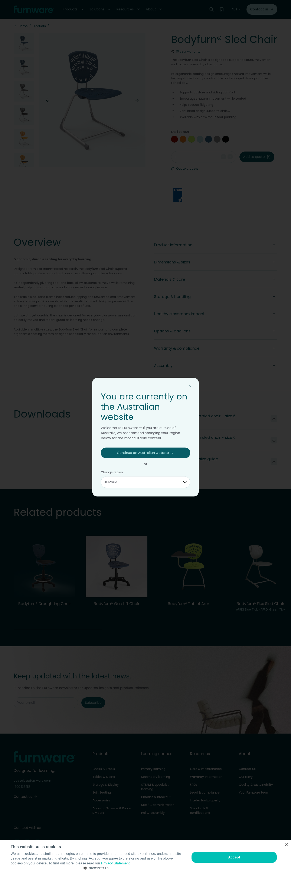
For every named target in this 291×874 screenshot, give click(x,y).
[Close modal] (190, 386)
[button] (97, 868)
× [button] (286, 845)
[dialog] (145, 857)
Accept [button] (234, 857)
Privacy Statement (115, 863)
